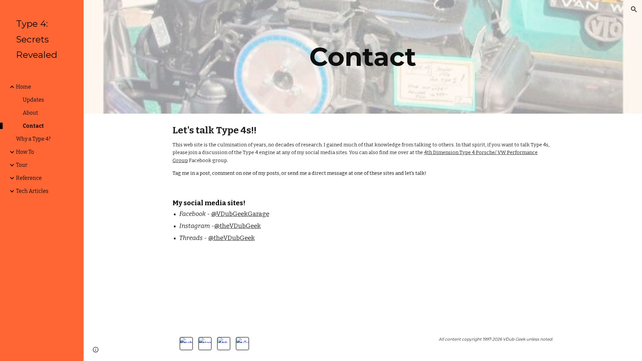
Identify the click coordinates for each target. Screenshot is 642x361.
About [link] (30, 113)
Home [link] (23, 87)
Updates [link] (33, 100)
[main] (363, 57)
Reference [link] (29, 178)
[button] (634, 9)
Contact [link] (33, 126)
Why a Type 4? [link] (33, 139)
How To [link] (25, 152)
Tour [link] (21, 165)
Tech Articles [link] (32, 191)
